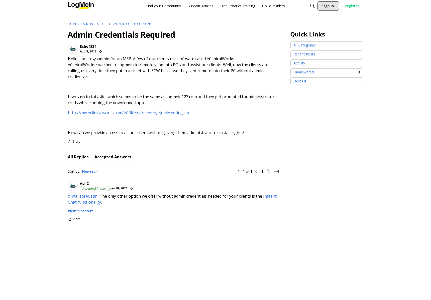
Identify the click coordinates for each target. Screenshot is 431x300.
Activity (299, 63)
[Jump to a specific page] (276, 171)
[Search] (312, 5)
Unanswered (327, 72)
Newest (88, 171)
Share (74, 142)
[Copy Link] (101, 51)
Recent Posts (304, 54)
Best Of (300, 81)
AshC (84, 183)
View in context (80, 211)
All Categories (305, 45)
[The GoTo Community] (81, 6)
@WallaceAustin (83, 196)
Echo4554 (88, 46)
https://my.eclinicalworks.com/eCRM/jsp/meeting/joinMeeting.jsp (128, 112)
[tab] (78, 157)
